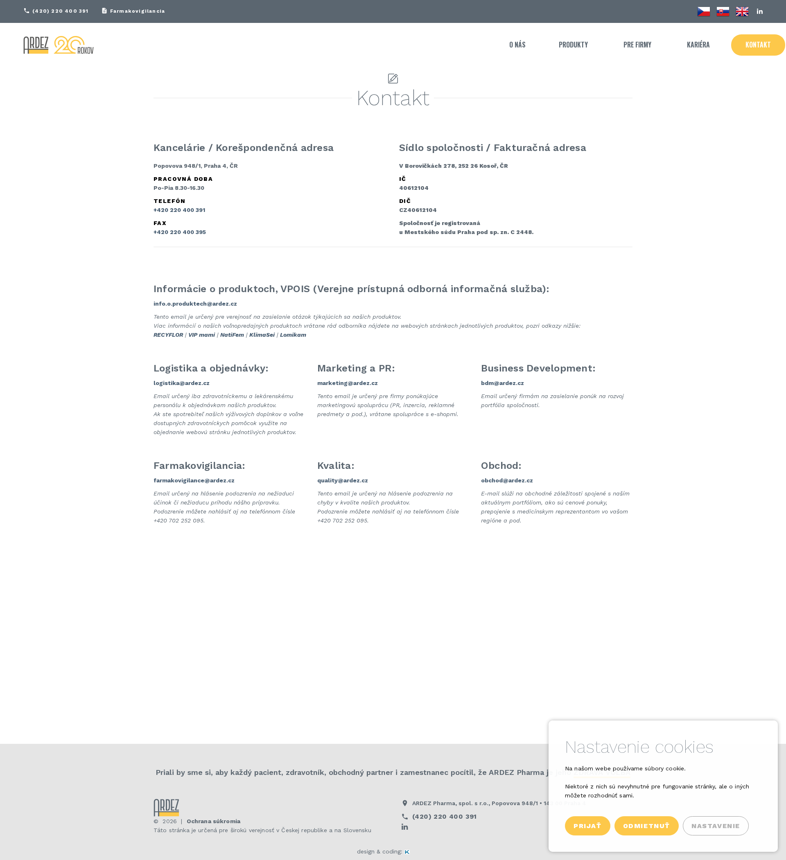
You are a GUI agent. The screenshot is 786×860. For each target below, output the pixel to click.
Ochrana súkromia (213, 821)
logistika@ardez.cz (182, 383)
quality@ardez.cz (342, 480)
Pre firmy (637, 45)
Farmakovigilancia (137, 11)
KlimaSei (262, 334)
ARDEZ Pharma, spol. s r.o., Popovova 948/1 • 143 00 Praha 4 (499, 803)
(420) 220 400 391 (60, 11)
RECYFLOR (168, 334)
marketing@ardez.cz (347, 383)
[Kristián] (416, 851)
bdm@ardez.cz (502, 383)
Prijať (588, 826)
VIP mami (201, 334)
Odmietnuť (646, 826)
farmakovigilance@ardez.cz (194, 480)
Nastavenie (715, 826)
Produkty (573, 45)
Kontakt (758, 45)
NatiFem (232, 334)
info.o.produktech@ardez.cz (195, 303)
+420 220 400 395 (180, 232)
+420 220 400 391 (179, 210)
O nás (517, 45)
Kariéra (698, 45)
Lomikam (293, 334)
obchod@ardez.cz (507, 480)
